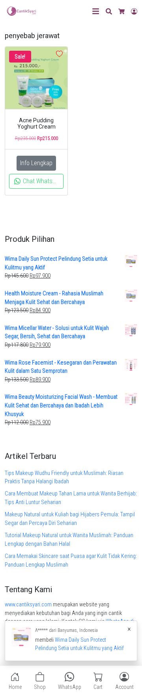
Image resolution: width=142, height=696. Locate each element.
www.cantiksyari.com (28, 604)
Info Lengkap (36, 163)
